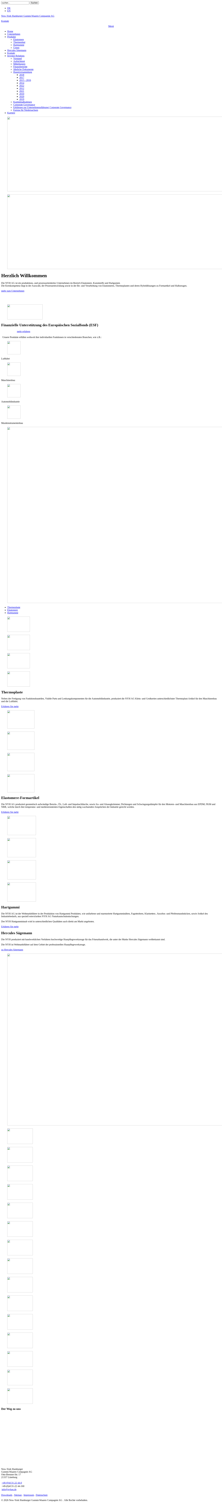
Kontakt (5, 21)
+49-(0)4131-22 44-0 (12, 1483)
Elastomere (12, 610)
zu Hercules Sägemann (12, 949)
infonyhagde (9, 1489)
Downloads (6, 1495)
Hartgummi (12, 612)
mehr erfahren (23, 331)
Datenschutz (42, 1495)
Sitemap (18, 1495)
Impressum (29, 1495)
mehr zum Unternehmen (12, 291)
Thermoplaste (13, 607)
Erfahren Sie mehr (10, 706)
